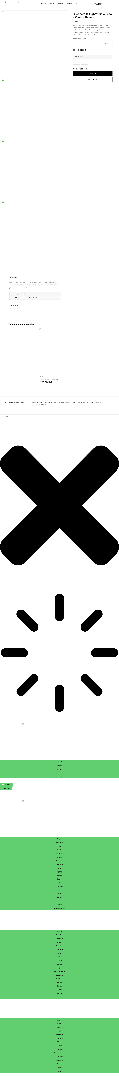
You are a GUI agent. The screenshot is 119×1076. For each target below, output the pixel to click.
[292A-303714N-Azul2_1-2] (35, 43)
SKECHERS (76, 21)
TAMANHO (78, 57)
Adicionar (92, 74)
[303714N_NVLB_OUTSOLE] (35, 108)
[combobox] (59, 416)
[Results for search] (59, 653)
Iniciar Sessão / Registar (98, 3)
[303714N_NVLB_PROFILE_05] (35, 230)
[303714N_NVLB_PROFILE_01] (35, 169)
